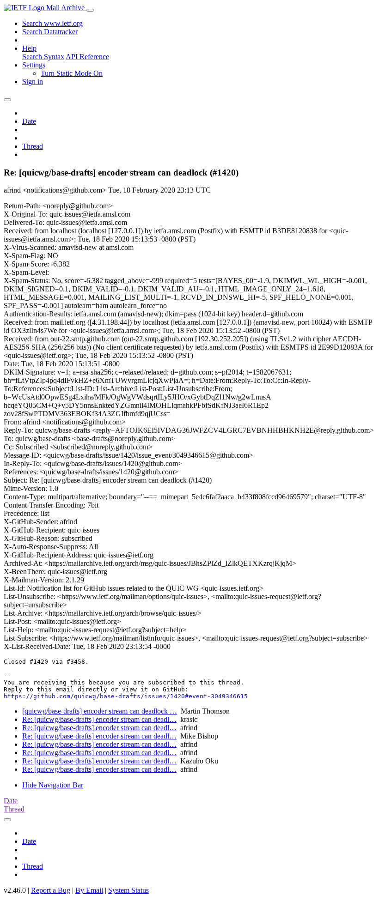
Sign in (32, 81)
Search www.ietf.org (52, 23)
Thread (32, 146)
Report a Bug (50, 890)
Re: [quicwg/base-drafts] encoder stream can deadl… (99, 719)
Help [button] (29, 48)
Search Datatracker (50, 32)
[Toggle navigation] (90, 10)
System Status (128, 890)
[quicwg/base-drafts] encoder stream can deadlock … (99, 711)
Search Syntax (43, 57)
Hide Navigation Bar (52, 785)
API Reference (87, 57)
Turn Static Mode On (72, 73)
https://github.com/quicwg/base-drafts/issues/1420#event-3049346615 (126, 696)
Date (29, 121)
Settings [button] (33, 65)
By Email (89, 890)
